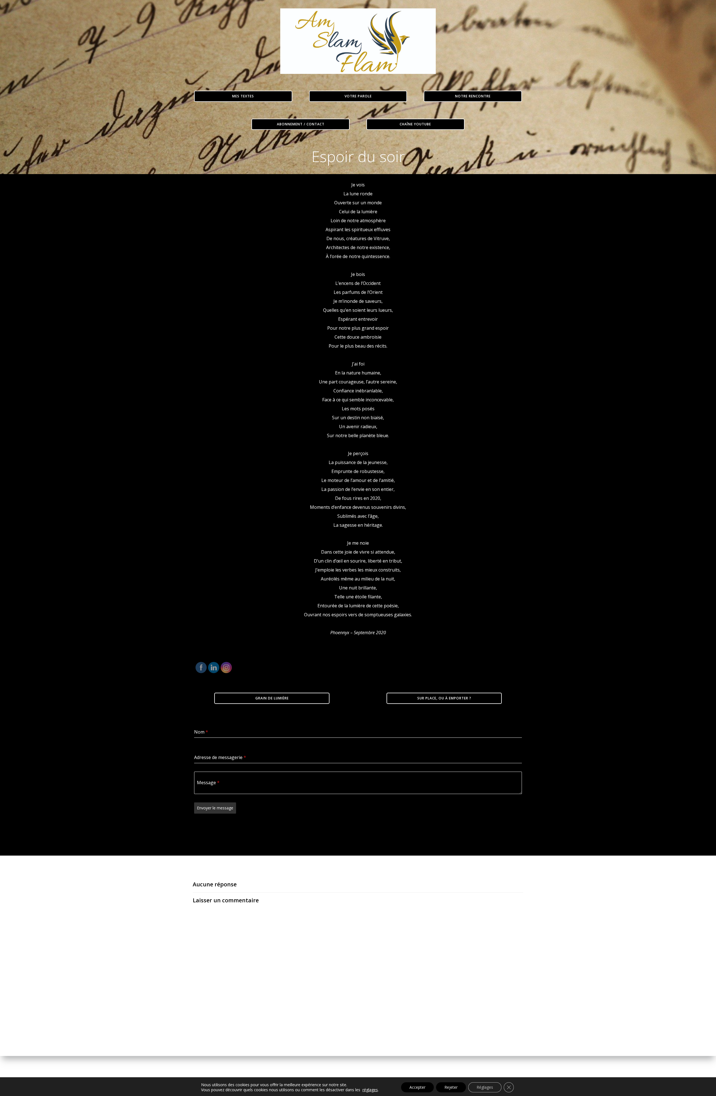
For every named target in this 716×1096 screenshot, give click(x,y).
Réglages (485, 1087)
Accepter (417, 1087)
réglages (370, 1089)
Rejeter (451, 1087)
